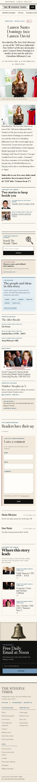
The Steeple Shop (7, 739)
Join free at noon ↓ (10, 408)
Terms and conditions (8, 762)
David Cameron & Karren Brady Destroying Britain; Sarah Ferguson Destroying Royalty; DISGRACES (16, 374)
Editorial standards (8, 716)
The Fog (20, 12)
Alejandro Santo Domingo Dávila (23, 204)
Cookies (4, 758)
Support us (28, 702)
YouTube (5, 702)
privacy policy (25, 496)
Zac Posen (6, 327)
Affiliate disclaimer (8, 769)
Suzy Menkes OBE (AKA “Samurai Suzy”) (25, 608)
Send (19, 501)
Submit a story (6, 732)
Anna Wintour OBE (10, 341)
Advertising (23, 712)
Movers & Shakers (8, 12)
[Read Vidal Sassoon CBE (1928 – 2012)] (9, 570)
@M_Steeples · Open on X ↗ (11, 394)
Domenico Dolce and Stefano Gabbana (23, 590)
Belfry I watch (24, 716)
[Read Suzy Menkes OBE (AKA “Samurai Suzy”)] (9, 603)
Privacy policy (6, 749)
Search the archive (8, 736)
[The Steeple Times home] (15, 7)
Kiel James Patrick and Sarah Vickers (21, 215)
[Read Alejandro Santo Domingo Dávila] (6, 204)
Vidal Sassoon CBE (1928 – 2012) (25, 574)
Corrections (5, 719)
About (4, 712)
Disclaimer (5, 765)
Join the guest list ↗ (10, 272)
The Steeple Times (11, 61)
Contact (4, 729)
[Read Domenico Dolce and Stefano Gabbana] (9, 585)
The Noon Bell (17, 702)
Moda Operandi (8, 151)
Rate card (23, 719)
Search (18, 253)
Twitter (5, 167)
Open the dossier (10, 308)
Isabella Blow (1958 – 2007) (13, 334)
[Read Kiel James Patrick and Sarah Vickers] (6, 216)
